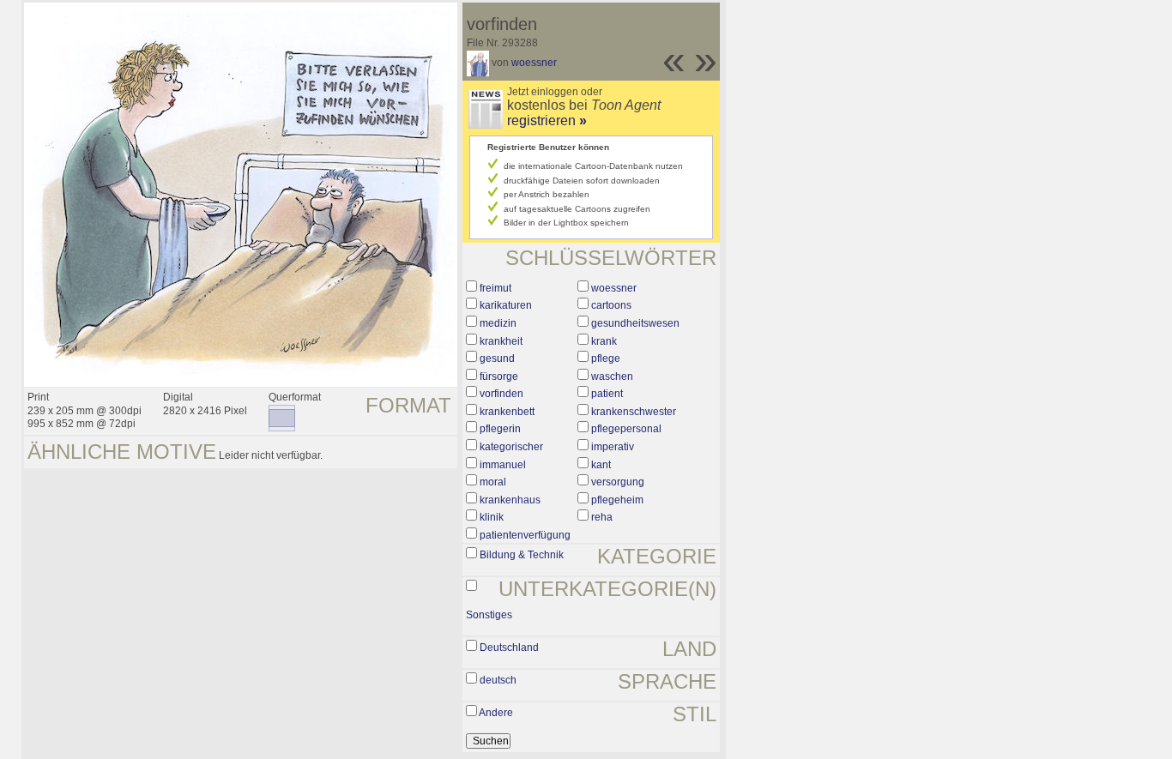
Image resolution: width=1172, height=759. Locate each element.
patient (607, 394)
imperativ (612, 447)
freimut (495, 288)
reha (602, 517)
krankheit (501, 341)
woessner (534, 63)
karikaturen (506, 305)
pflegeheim (617, 500)
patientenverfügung (525, 535)
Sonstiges (489, 615)
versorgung (617, 482)
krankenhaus (510, 500)
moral (493, 482)
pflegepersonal (626, 429)
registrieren (547, 120)
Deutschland (509, 648)
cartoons (611, 305)
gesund (497, 358)
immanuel (503, 465)
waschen (612, 376)
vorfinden (501, 394)
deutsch (498, 680)
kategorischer (511, 447)
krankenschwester (633, 412)
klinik (492, 517)
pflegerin (500, 429)
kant (601, 465)
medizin (498, 323)
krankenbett (507, 412)
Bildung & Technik (522, 555)
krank (604, 341)
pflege (605, 358)
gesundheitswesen (635, 323)
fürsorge (499, 376)
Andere (496, 713)
